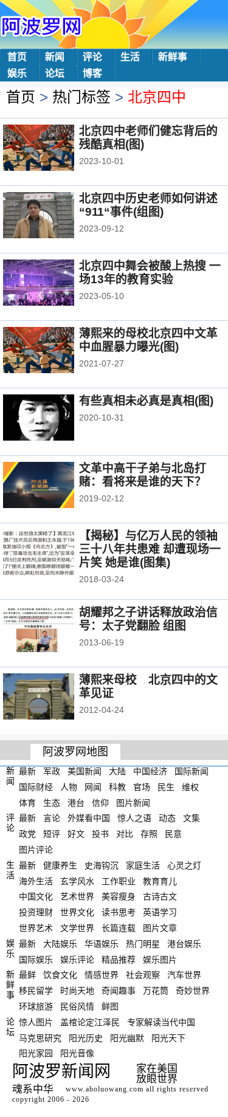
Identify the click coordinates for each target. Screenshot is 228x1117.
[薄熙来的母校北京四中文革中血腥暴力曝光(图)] (55, 351)
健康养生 (60, 865)
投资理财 (36, 912)
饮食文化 (60, 975)
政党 (27, 834)
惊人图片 (36, 1022)
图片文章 (160, 928)
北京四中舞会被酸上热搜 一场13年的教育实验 (150, 272)
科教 (117, 787)
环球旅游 (36, 1006)
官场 (141, 787)
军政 (51, 771)
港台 (76, 802)
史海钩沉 (102, 865)
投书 (100, 834)
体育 (27, 802)
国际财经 (36, 787)
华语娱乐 (102, 944)
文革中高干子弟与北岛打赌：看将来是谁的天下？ (142, 475)
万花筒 (155, 990)
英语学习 (160, 912)
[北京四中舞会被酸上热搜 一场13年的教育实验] (55, 283)
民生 (165, 787)
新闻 (54, 57)
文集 (191, 818)
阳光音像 (77, 1053)
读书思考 (119, 912)
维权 (190, 787)
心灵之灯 (184, 865)
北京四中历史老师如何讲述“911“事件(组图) (148, 205)
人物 (68, 787)
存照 (148, 834)
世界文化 (77, 912)
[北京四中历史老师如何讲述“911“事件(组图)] (55, 216)
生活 (130, 57)
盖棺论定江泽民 (90, 1022)
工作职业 (119, 880)
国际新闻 (191, 771)
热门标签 (81, 97)
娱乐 (17, 73)
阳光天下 (168, 1037)
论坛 (54, 73)
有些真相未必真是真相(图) (146, 400)
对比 (124, 834)
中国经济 (150, 771)
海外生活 (36, 880)
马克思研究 (40, 1037)
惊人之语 (134, 818)
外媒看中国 (88, 818)
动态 (167, 818)
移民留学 (36, 990)
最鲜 (27, 975)
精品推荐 (119, 959)
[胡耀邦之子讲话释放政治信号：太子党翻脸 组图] (55, 630)
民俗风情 (77, 1006)
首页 (17, 57)
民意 (173, 834)
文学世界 (77, 928)
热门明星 (143, 944)
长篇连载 (119, 928)
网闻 (93, 787)
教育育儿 (160, 880)
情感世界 (102, 975)
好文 (76, 834)
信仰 (100, 802)
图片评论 (36, 849)
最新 (27, 771)
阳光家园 (36, 1053)
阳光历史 (86, 1037)
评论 (92, 57)
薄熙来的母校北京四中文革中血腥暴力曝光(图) (148, 340)
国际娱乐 (36, 959)
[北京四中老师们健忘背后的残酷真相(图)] (55, 149)
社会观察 (143, 975)
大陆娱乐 (60, 944)
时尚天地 (77, 990)
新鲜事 (172, 57)
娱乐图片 (160, 959)
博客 (92, 73)
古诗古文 (160, 896)
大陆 (117, 771)
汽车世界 (184, 975)
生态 (51, 802)
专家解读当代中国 (161, 1022)
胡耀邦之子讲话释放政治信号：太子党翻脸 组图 (148, 619)
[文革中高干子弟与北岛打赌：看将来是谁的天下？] (55, 486)
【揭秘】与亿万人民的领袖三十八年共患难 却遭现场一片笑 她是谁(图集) (150, 549)
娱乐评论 (77, 959)
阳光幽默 (127, 1037)
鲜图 (110, 1006)
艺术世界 (77, 896)
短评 (51, 834)
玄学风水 (77, 880)
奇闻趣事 (119, 990)
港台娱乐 (184, 944)
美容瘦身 (119, 896)
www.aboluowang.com (104, 1089)
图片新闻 (133, 802)
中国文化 (36, 896)
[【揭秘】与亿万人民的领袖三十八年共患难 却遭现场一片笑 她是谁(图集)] (55, 553)
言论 (51, 818)
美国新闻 (84, 771)
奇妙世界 (193, 990)
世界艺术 (36, 928)
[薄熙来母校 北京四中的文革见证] (55, 697)
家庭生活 (143, 865)
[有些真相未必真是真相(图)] (55, 418)
